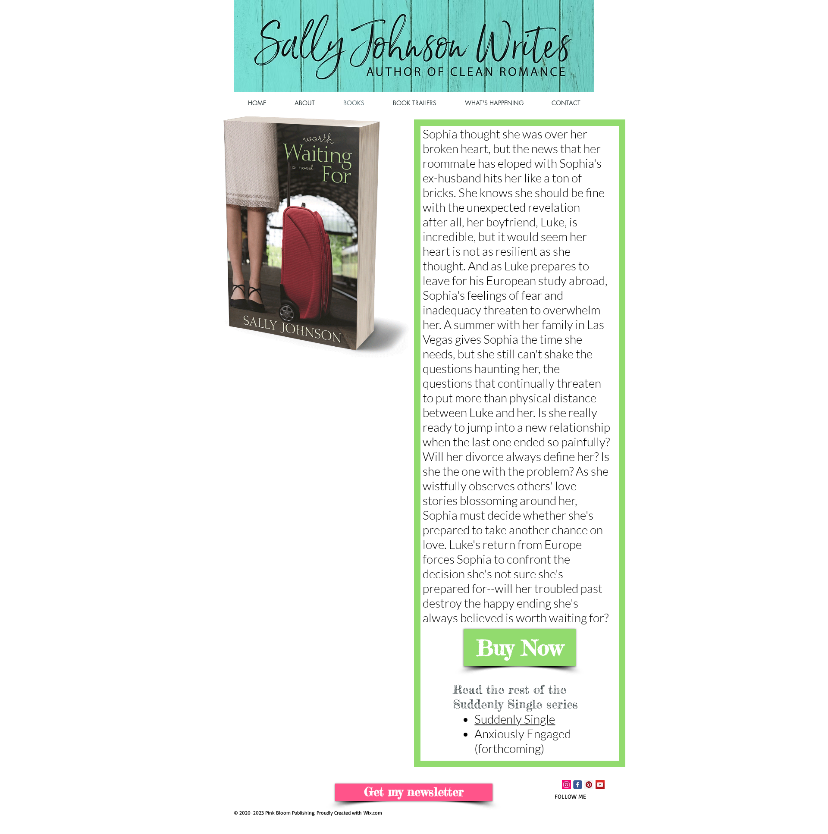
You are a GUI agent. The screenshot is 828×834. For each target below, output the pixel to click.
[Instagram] (566, 784)
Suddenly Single (514, 719)
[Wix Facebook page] (577, 784)
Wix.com (373, 812)
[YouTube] (600, 784)
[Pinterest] (588, 784)
